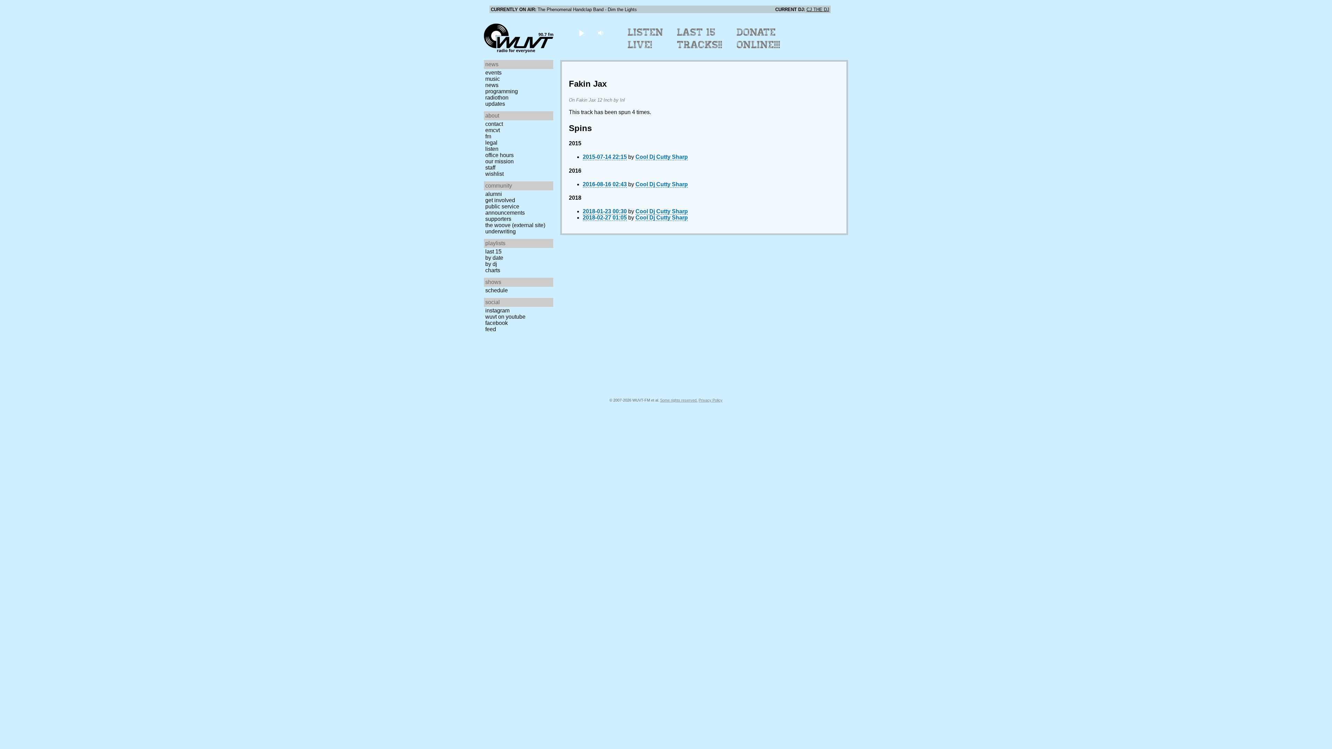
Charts (492, 270)
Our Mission (499, 161)
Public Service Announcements (505, 210)
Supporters (498, 219)
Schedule (496, 290)
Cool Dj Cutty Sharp (661, 157)
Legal (491, 143)
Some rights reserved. (679, 400)
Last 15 (493, 252)
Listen (491, 149)
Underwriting (500, 231)
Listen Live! (646, 38)
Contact (494, 124)
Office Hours (499, 155)
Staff (490, 168)
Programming (501, 91)
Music (492, 79)
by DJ (491, 264)
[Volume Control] (601, 33)
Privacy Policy (711, 400)
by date (494, 258)
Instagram (497, 310)
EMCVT (492, 130)
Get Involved (500, 200)
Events (493, 73)
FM (488, 136)
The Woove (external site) (515, 225)
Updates (495, 104)
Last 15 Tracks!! (700, 38)
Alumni (493, 194)
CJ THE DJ (817, 9)
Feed (490, 329)
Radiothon (497, 98)
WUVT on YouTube (505, 317)
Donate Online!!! (758, 38)
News (491, 85)
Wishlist (494, 174)
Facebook (496, 323)
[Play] (581, 33)
